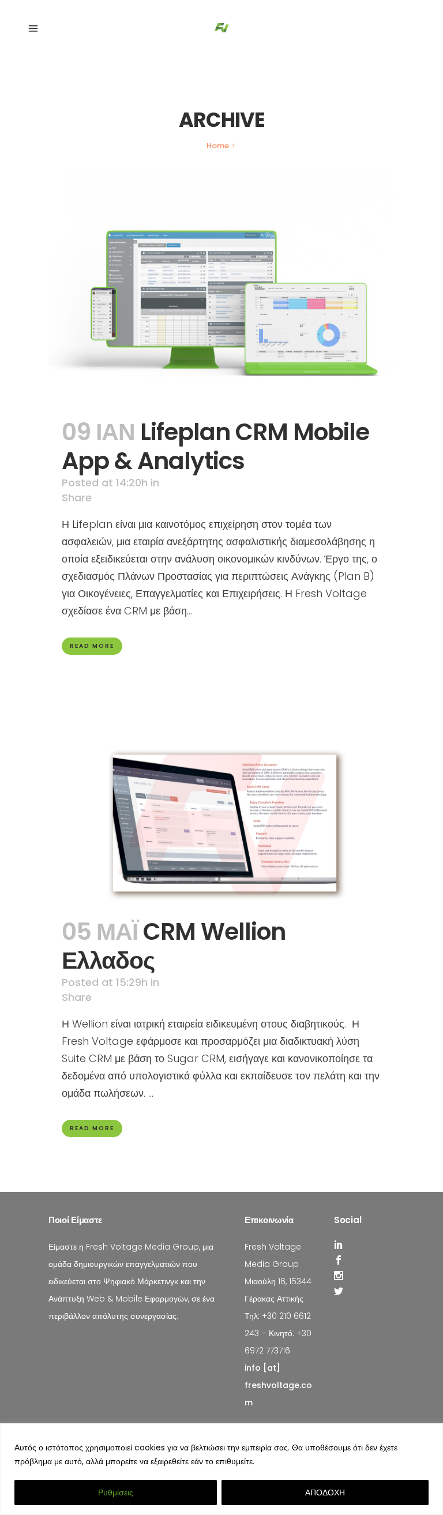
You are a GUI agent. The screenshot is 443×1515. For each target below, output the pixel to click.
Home (218, 145)
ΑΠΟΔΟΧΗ (325, 1492)
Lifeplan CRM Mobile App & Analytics (215, 446)
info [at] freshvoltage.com (278, 1385)
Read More (92, 646)
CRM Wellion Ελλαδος (174, 946)
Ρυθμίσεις (115, 1492)
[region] (221, 1469)
